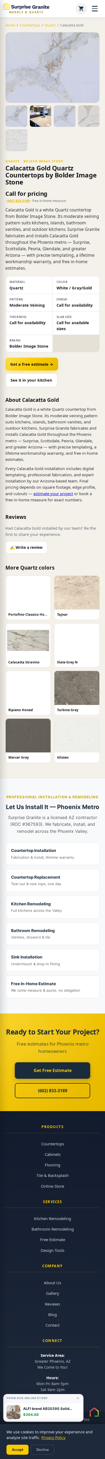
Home (10, 25)
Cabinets (53, 1154)
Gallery (52, 1293)
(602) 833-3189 (18, 200)
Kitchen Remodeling (52, 1218)
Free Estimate (52, 1239)
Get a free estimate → (31, 364)
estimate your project (53, 493)
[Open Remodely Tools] (94, 1412)
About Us (52, 1282)
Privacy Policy (53, 1437)
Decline (42, 1450)
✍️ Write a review (26, 547)
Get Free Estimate (53, 1070)
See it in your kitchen (31, 380)
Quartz (50, 25)
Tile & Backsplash (52, 1175)
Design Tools (52, 1250)
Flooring (52, 1164)
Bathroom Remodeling (53, 1229)
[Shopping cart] (81, 9)
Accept (17, 1450)
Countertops (30, 25)
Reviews (52, 1304)
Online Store (52, 1186)
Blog (52, 1314)
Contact (53, 1325)
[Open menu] (95, 9)
